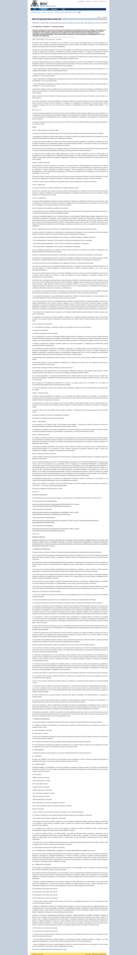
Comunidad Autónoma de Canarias (34, 4)
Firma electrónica (50, 39)
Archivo (43, 9)
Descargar (58, 39)
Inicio (35, 9)
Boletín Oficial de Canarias (48, 4)
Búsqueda (54, 9)
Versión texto (103, 1)
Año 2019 (50, 12)
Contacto (95, 1)
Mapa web (88, 1)
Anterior (99, 17)
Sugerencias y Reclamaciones (99, 954)
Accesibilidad (81, 1)
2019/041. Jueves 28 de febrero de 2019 (66, 12)
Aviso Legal (88, 954)
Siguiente (105, 17)
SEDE (63, 9)
